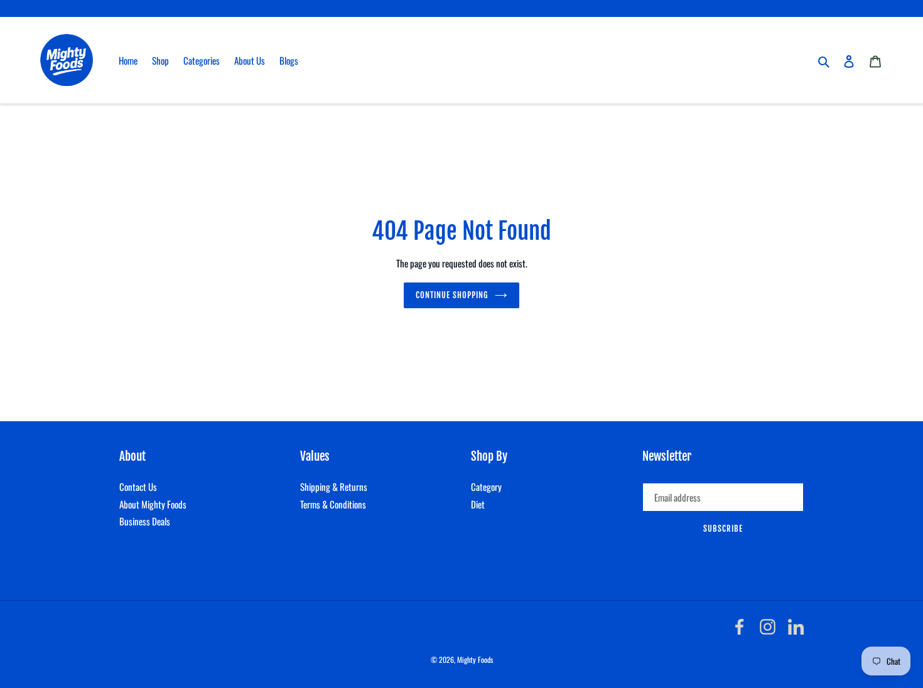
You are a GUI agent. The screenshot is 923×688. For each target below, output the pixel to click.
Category (486, 486)
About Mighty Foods (152, 504)
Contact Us (138, 486)
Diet (478, 504)
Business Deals (144, 521)
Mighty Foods (475, 659)
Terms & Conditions (333, 504)
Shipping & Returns (333, 486)
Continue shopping (452, 295)
